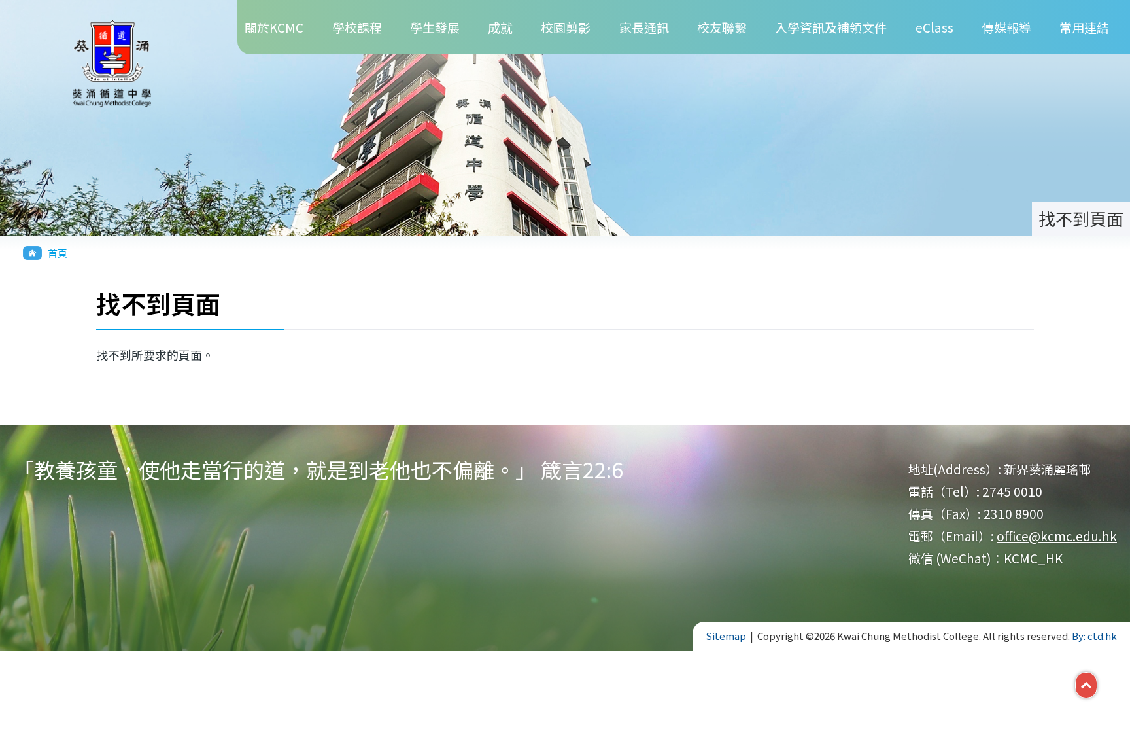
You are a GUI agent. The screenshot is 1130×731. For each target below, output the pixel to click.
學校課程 (357, 27)
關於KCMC (274, 27)
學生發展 (435, 27)
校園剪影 (566, 27)
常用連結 (1084, 27)
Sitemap (726, 636)
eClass (934, 27)
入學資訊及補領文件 (831, 27)
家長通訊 (644, 27)
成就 (500, 27)
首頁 (57, 253)
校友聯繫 (722, 27)
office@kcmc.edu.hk (1057, 535)
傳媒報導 (1006, 27)
